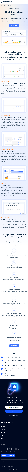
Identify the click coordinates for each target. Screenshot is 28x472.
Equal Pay (3, 466)
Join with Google (15, 407)
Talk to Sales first (13, 415)
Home (2, 5)
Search (5, 5)
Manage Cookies (10, 466)
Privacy (13, 464)
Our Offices (4, 445)
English (2, 461)
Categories (3, 464)
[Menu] (26, 2)
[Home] (6, 2)
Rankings (3, 426)
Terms (22, 464)
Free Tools (3, 429)
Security (18, 464)
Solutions (3, 432)
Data (2, 435)
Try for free (14, 25)
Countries (9, 464)
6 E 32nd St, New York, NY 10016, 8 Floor (11, 451)
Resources (3, 438)
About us (3, 441)
